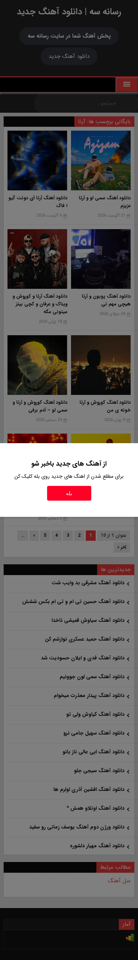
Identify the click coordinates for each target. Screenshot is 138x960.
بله (69, 493)
